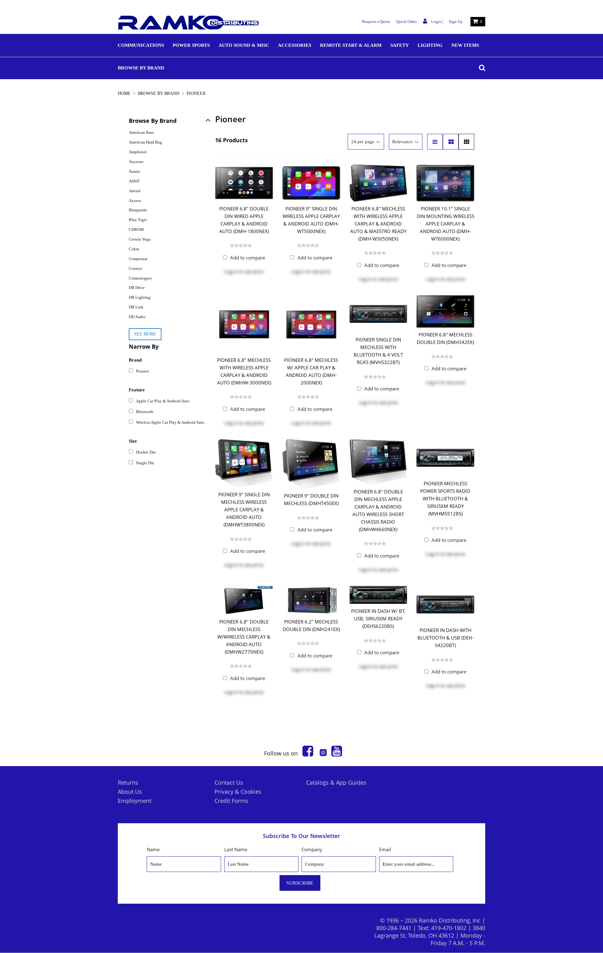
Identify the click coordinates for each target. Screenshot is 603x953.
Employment (134, 800)
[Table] (451, 142)
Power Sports (191, 45)
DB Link (136, 307)
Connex (135, 268)
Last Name (235, 849)
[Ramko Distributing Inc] (188, 23)
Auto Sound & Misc (244, 45)
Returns (128, 782)
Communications (141, 45)
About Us (130, 791)
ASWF (134, 181)
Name (153, 849)
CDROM (136, 229)
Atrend (134, 190)
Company (312, 849)
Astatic (135, 171)
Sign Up (456, 21)
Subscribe (299, 882)
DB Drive (137, 287)
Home (125, 93)
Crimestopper (140, 278)
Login (436, 21)
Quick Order (406, 21)
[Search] (480, 68)
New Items (465, 45)
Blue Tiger (138, 219)
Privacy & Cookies (238, 791)
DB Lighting (139, 297)
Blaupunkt (138, 210)
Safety (399, 45)
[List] (435, 142)
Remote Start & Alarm (351, 45)
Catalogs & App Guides (336, 782)
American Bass (141, 132)
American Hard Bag (145, 142)
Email (385, 849)
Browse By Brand (141, 67)
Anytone (136, 161)
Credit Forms (231, 800)
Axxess (135, 200)
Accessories (294, 45)
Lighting (430, 45)
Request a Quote (376, 21)
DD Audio (137, 316)
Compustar (138, 258)
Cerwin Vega (139, 239)
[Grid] (466, 142)
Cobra (134, 249)
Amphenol (138, 152)
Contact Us (229, 782)
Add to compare (247, 257)
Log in (230, 271)
